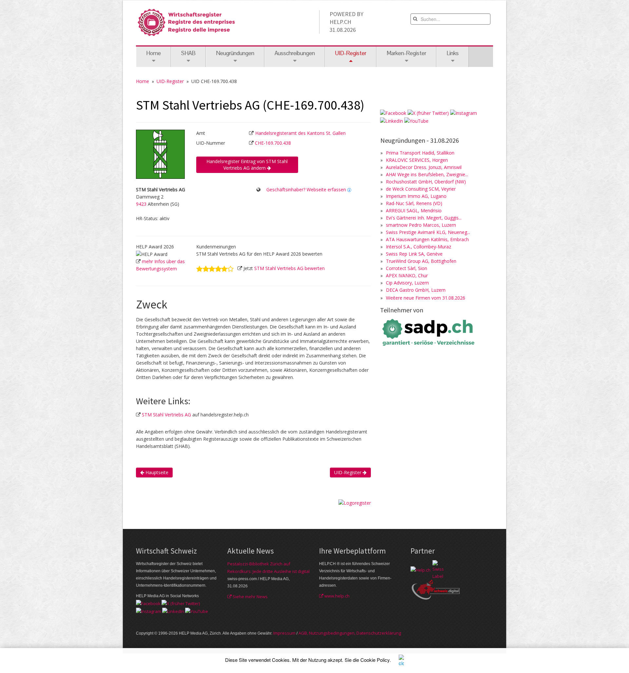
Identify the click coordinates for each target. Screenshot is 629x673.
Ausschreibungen (295, 53)
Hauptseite (156, 472)
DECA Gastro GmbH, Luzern (416, 290)
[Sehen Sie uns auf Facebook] (393, 113)
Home (153, 53)
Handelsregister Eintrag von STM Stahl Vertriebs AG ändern (247, 164)
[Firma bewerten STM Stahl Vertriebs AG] (215, 268)
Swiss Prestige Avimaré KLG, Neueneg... (428, 232)
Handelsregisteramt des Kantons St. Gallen (300, 133)
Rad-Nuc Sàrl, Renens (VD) (414, 203)
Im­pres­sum (284, 633)
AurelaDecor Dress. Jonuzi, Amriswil (424, 167)
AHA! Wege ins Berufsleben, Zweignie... (427, 174)
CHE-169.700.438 (273, 143)
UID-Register (170, 81)
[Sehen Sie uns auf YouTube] (416, 120)
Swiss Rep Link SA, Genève (414, 254)
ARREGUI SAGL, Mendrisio (414, 210)
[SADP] (429, 331)
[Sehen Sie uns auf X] (428, 113)
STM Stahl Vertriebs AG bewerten (289, 268)
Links (453, 53)
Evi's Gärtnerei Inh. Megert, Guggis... (424, 218)
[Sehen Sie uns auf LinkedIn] (391, 120)
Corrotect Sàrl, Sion (406, 268)
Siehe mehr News (250, 596)
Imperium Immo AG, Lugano (416, 196)
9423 (141, 204)
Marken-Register (406, 53)
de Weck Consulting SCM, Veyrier (421, 189)
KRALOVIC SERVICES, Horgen (417, 160)
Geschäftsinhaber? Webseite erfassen (306, 189)
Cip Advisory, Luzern (407, 283)
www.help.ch (336, 596)
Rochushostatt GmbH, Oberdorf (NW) (426, 182)
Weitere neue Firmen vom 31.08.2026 (425, 298)
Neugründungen (235, 53)
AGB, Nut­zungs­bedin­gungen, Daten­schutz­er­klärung (349, 633)
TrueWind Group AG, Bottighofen (421, 261)
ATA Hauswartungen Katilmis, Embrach (427, 239)
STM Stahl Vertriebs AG (166, 414)
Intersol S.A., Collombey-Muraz (418, 246)
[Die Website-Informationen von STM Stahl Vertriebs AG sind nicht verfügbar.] (349, 189)
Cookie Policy (375, 659)
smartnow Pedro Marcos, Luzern (421, 225)
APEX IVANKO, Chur (407, 275)
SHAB (188, 53)
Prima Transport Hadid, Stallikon (420, 153)
